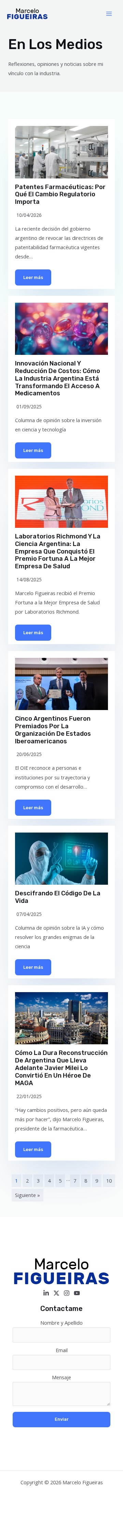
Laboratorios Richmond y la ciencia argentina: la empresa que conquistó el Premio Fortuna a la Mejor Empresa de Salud (57, 551)
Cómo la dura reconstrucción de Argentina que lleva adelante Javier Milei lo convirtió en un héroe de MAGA (61, 1068)
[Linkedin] (46, 1293)
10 (109, 1180)
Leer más (33, 277)
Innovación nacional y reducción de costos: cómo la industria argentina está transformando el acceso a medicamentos (57, 378)
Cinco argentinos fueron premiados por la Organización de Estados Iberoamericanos (53, 730)
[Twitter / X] (56, 1293)
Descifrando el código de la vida (57, 897)
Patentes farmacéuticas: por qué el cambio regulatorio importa (60, 194)
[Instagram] (67, 1293)
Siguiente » (27, 1195)
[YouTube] (77, 1293)
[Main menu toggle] (109, 14)
